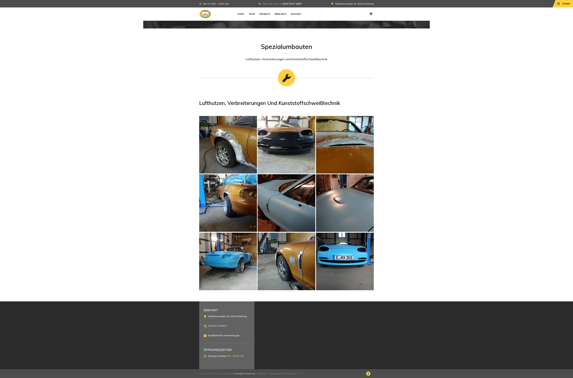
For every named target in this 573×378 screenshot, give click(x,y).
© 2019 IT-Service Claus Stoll (217, 373)
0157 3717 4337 (292, 3)
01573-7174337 (217, 325)
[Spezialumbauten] (228, 145)
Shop (252, 14)
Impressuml (275, 373)
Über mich (280, 14)
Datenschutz (290, 373)
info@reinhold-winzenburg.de (223, 335)
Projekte (264, 14)
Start (240, 14)
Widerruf (262, 373)
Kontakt (296, 14)
